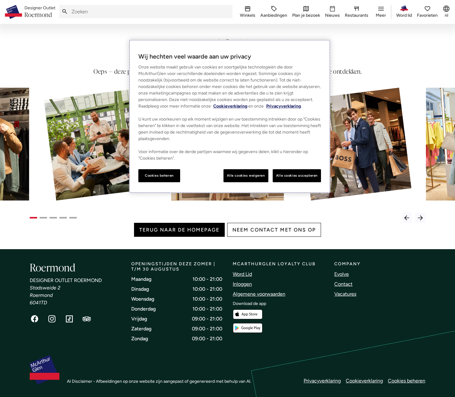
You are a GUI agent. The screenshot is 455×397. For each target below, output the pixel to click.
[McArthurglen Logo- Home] (13, 12)
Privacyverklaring (322, 381)
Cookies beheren (406, 381)
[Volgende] (420, 218)
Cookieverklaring (364, 381)
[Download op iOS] (247, 314)
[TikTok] (69, 319)
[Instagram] (52, 319)
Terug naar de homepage (179, 230)
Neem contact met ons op (274, 230)
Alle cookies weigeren (246, 175)
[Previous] (407, 218)
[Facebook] (35, 319)
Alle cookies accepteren (297, 175)
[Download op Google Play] (247, 328)
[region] (229, 116)
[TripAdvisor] (87, 319)
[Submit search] (65, 11)
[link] (39, 12)
